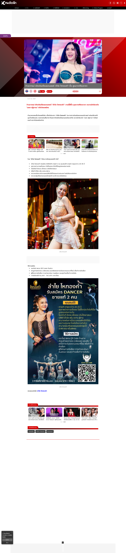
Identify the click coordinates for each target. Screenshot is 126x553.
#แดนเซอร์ (50, 431)
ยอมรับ (7, 539)
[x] (114, 3)
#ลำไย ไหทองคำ (40, 431)
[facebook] (110, 3)
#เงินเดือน (31, 431)
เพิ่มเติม (4, 537)
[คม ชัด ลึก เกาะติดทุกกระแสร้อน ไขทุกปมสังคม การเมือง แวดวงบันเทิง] (63, 3)
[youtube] (117, 3)
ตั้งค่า (7, 542)
